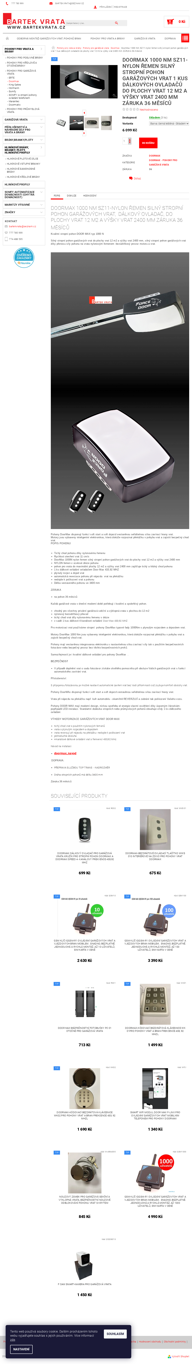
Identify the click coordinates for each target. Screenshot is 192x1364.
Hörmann (14, 88)
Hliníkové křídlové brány (23, 176)
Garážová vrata (144, 38)
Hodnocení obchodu (150, 1341)
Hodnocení (90, 195)
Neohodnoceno (149, 109)
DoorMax (154, 155)
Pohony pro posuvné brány (25, 57)
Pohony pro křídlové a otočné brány (22, 64)
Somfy (12, 91)
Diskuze (71, 195)
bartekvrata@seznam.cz (22, 226)
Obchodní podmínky (175, 1341)
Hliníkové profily (17, 184)
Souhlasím (115, 1334)
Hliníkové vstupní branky (23, 163)
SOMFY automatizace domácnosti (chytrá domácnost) (20, 194)
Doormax (14, 81)
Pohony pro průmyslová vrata (23, 110)
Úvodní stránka (7, 38)
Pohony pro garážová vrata (21, 72)
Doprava (170, 38)
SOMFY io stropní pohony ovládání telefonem (23, 96)
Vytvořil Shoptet (180, 1356)
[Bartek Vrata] (34, 21)
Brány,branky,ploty (19, 139)
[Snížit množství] (129, 143)
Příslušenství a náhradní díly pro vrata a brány (17, 130)
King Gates (15, 84)
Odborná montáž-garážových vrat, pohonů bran (49, 38)
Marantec (14, 101)
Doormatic (15, 104)
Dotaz (137, 178)
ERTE (11, 77)
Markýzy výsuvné (17, 204)
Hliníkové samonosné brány (21, 170)
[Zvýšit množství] (129, 139)
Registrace (120, 7)
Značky (10, 212)
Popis (57, 195)
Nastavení (21, 1349)
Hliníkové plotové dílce (22, 158)
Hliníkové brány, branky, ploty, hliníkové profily (17, 150)
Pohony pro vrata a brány (108, 38)
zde (12, 1340)
